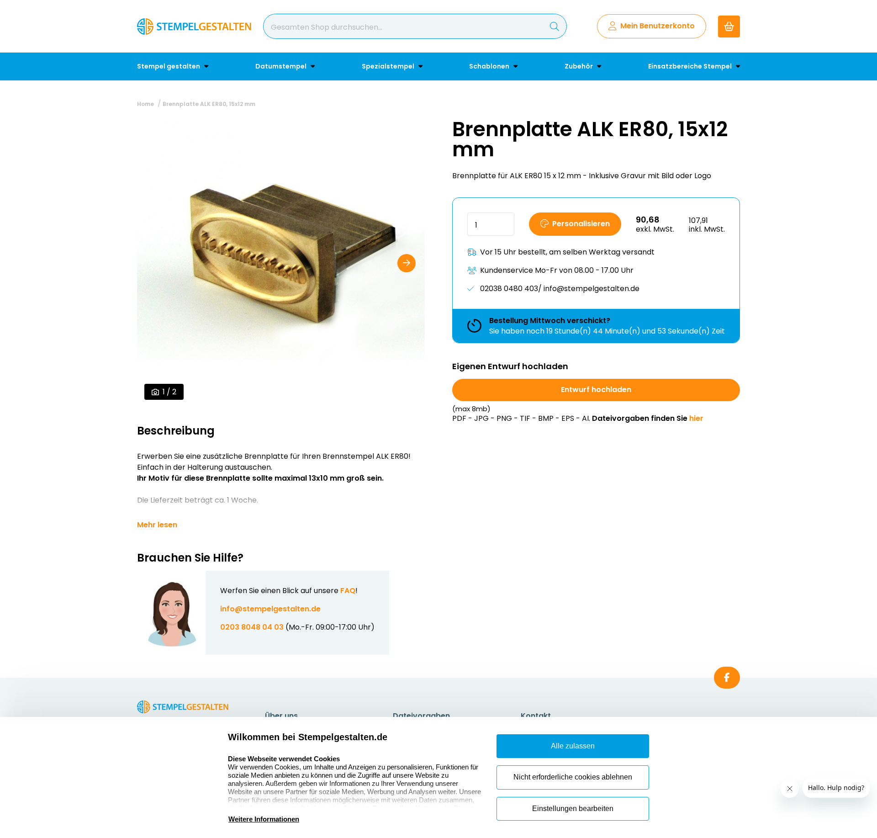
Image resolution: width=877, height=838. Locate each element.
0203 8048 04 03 (252, 627)
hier (696, 418)
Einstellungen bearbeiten (572, 808)
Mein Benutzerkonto (657, 26)
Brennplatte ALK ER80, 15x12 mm (209, 104)
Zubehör (579, 66)
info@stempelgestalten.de (270, 609)
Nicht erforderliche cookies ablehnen (572, 777)
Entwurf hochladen (596, 389)
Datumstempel (281, 66)
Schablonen (490, 66)
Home (145, 104)
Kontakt (536, 715)
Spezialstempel (389, 66)
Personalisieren (581, 223)
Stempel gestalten (169, 66)
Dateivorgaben (421, 715)
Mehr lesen (157, 525)
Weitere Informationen (263, 819)
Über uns (281, 715)
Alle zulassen (573, 746)
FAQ (347, 590)
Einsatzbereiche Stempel (690, 66)
